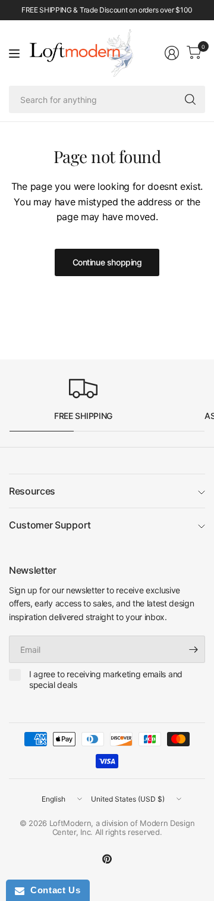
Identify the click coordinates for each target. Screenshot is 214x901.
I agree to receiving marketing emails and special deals (105, 679)
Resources (32, 491)
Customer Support (50, 525)
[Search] (190, 99)
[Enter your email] (193, 649)
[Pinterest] (107, 858)
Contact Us (52, 890)
